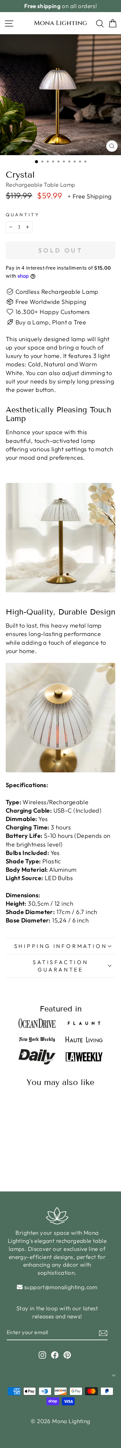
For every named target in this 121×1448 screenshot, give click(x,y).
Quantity (23, 215)
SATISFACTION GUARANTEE (60, 966)
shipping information (60, 946)
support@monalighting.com (60, 1287)
